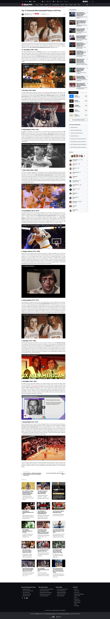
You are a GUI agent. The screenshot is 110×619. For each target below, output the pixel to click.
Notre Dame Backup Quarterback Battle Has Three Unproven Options (81, 77)
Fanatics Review (77, 111)
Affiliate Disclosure (77, 602)
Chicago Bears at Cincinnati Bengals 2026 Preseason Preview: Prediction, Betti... (81, 53)
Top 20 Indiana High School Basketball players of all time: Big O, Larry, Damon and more (43, 531)
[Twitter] (85, 1)
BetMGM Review (77, 101)
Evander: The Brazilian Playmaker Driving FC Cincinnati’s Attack (80, 29)
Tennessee (47, 92)
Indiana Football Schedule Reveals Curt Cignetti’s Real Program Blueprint (81, 36)
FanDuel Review (77, 96)
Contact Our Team (77, 595)
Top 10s (37, 4)
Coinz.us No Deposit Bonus (44, 595)
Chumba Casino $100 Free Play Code (46, 592)
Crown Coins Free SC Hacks (44, 590)
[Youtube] (87, 1)
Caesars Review (77, 115)
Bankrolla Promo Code (26, 595)
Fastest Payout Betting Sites (76, 130)
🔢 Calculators (60, 1)
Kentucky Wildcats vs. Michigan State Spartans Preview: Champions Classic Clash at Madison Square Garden (31, 474)
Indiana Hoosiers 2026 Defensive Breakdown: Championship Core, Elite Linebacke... (81, 85)
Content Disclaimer (77, 600)
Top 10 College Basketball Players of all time (43, 570)
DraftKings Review (77, 106)
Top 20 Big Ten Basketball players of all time (28, 512)
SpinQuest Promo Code (26, 589)
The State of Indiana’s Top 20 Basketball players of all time (42, 492)
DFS (50, 4)
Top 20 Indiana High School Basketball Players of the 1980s (57, 551)
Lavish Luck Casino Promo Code (28, 590)
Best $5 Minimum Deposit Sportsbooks (78, 141)
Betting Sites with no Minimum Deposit (78, 138)
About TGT (76, 589)
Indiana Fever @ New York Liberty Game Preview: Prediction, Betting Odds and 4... (80, 61)
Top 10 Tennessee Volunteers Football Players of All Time (27, 551)
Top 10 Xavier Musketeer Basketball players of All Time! (58, 531)
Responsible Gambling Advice (79, 594)
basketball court (37, 386)
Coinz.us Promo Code (26, 592)
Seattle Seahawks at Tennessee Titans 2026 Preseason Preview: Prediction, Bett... (80, 14)
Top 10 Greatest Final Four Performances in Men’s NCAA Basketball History (58, 570)
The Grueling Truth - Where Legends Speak (27, 7)
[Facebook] (83, 1)
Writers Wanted (76, 599)
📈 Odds (54, 1)
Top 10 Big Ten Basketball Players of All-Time (27, 531)
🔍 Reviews (66, 1)
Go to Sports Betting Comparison (78, 119)
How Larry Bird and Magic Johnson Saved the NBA (55, 474)
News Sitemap (76, 605)
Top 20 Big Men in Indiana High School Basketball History (42, 512)
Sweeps (62, 4)
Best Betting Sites (74, 127)
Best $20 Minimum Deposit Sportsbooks (78, 147)
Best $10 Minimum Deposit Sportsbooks (78, 144)
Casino (66, 4)
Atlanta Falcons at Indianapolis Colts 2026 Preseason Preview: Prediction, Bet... (80, 44)
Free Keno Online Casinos (61, 590)
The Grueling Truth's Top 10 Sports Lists (41, 7)
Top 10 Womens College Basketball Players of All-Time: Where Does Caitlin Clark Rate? (28, 492)
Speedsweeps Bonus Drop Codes (45, 594)
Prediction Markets (55, 4)
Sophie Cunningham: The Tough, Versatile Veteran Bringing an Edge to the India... (81, 22)
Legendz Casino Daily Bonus (61, 592)
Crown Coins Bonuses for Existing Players (46, 589)
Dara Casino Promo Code (61, 594)
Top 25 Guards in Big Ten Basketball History (58, 512)
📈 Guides (43, 1)
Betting (46, 4)
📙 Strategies (49, 1)
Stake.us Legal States (60, 595)
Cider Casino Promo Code (27, 594)
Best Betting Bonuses (75, 135)
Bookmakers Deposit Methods (76, 133)
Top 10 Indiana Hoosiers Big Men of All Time (43, 550)
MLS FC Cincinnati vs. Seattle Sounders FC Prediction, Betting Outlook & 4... (80, 70)
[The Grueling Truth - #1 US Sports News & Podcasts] (28, 5)
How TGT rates (76, 592)
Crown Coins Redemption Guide (62, 589)
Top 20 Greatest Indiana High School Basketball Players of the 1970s (27, 570)
